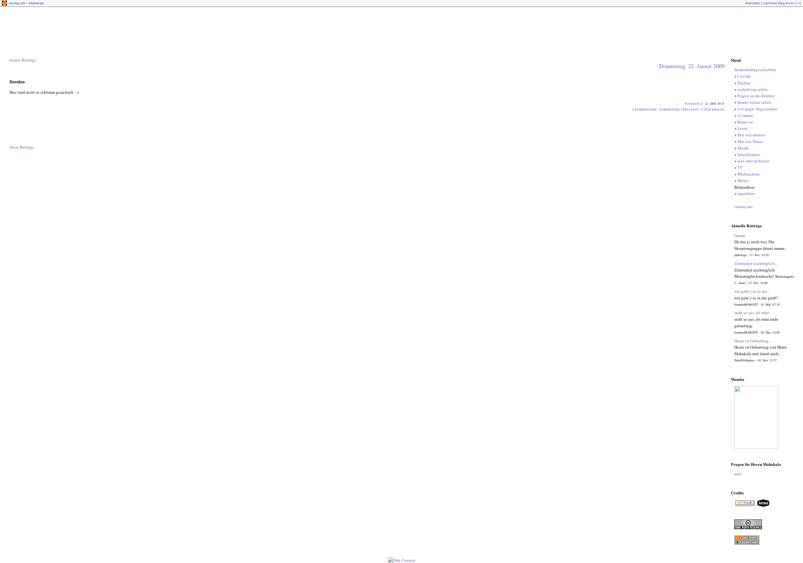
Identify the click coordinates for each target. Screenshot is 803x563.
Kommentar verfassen (679, 109)
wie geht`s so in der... (751, 291)
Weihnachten (748, 174)
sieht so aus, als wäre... (753, 312)
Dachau (743, 83)
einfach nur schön (752, 89)
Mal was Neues (750, 141)
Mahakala (36, 3)
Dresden (17, 81)
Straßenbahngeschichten (404, 24)
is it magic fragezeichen (757, 109)
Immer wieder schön (754, 102)
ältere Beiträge (21, 147)
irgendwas (746, 193)
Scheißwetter (748, 154)
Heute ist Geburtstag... (753, 341)
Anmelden (752, 3)
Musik (742, 148)
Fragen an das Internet (756, 95)
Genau (739, 235)
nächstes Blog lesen (778, 3)
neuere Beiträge (22, 60)
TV (740, 167)
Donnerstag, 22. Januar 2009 (692, 66)
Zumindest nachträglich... (756, 263)
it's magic (745, 115)
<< (798, 3)
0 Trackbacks (713, 109)
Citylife (744, 76)
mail (738, 473)
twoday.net (17, 3)
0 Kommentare (644, 109)
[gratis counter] (401, 560)
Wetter (742, 180)
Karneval (745, 122)
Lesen (742, 128)
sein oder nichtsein (753, 161)
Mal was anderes (751, 135)
